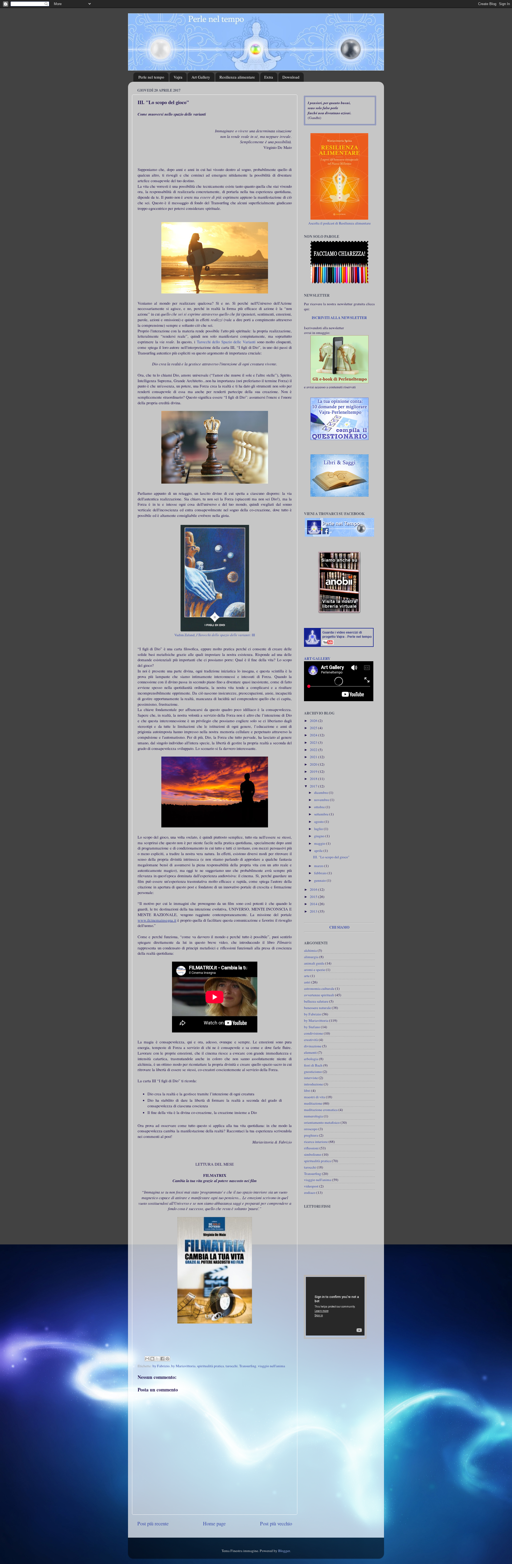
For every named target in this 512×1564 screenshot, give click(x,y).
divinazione (312, 1046)
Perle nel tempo (151, 77)
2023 (314, 742)
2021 (314, 756)
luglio (319, 828)
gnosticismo (313, 1071)
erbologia (311, 1058)
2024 (314, 735)
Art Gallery (200, 77)
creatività (311, 1039)
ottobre (320, 807)
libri (307, 1090)
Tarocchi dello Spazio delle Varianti (226, 341)
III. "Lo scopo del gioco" (331, 857)
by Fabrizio (161, 1365)
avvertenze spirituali (319, 995)
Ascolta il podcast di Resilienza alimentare (339, 223)
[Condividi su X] (157, 1358)
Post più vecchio (276, 1523)
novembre (322, 799)
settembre (321, 814)
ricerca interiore (316, 1141)
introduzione (313, 1084)
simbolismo (312, 1154)
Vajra (178, 77)
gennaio (320, 880)
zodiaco (309, 1192)
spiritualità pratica (210, 1365)
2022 (314, 749)
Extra (268, 77)
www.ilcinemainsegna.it (157, 920)
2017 (314, 786)
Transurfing (247, 1365)
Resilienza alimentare (237, 77)
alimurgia (311, 956)
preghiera (311, 1135)
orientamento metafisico (322, 1122)
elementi (310, 1052)
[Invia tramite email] (147, 1358)
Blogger (284, 1550)
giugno (319, 836)
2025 (314, 727)
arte (307, 975)
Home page (214, 1523)
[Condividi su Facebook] (162, 1358)
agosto (319, 821)
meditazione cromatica (321, 1109)
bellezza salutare (316, 1001)
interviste (311, 1077)
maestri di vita (314, 1097)
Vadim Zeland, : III (214, 634)
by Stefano (312, 1026)
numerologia (313, 1116)
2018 (314, 778)
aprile (318, 850)
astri (307, 982)
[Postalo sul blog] (152, 1358)
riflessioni (311, 1148)
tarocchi (232, 1365)
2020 (314, 764)
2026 (314, 720)
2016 (314, 889)
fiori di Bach (313, 1065)
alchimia (310, 950)
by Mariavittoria (183, 1365)
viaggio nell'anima (271, 1365)
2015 (314, 896)
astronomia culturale (319, 988)
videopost (311, 1186)
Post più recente (153, 1523)
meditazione (313, 1103)
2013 (314, 911)
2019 (314, 771)
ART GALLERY (317, 658)
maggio (320, 843)
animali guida (314, 963)
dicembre (321, 792)
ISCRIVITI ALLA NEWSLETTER (339, 317)
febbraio (320, 873)
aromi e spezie (314, 969)
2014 (314, 903)
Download (290, 77)
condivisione (313, 1033)
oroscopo (311, 1128)
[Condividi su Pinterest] (167, 1358)
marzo (319, 865)
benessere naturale (317, 1007)
